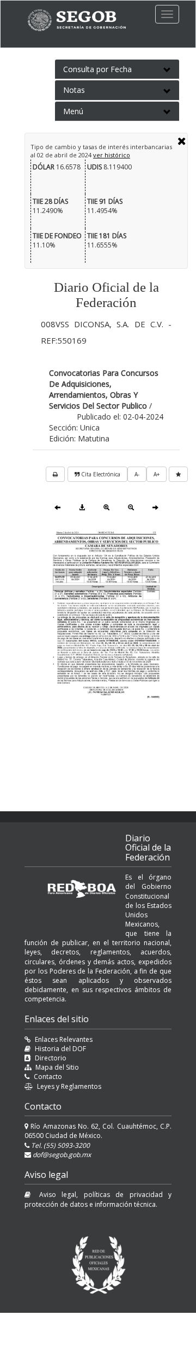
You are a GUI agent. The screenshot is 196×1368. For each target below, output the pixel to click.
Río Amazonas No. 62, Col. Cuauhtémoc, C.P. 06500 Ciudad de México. (97, 1131)
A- (136, 474)
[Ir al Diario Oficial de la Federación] (82, 20)
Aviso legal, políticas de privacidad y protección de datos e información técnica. (97, 1199)
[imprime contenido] (55, 474)
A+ (157, 474)
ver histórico (111, 155)
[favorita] (178, 474)
